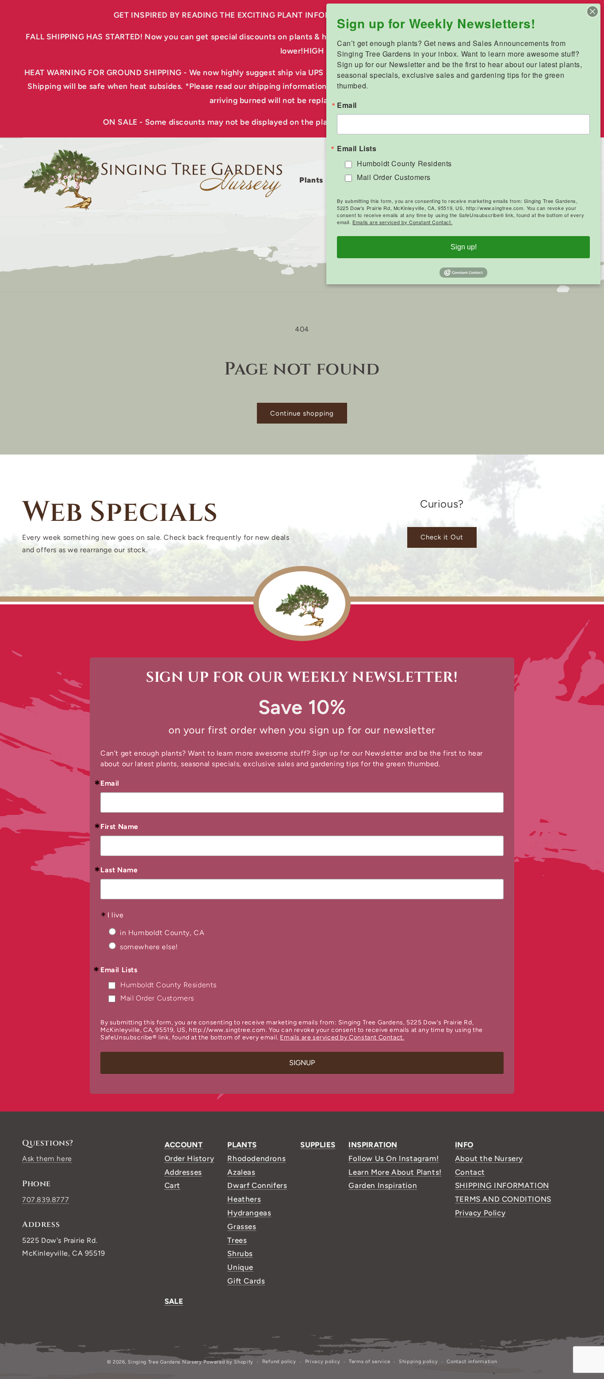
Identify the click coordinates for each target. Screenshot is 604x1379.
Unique (240, 1267)
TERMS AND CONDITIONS (503, 1199)
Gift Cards (246, 1280)
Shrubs (240, 1253)
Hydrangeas (249, 1212)
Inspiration (372, 1144)
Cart (172, 1185)
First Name (119, 826)
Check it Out (442, 537)
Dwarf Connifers (257, 1185)
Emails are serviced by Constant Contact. (342, 1037)
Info (464, 1144)
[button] (314, 180)
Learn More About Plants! (394, 1172)
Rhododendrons (256, 1158)
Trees (237, 1240)
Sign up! (464, 247)
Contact (470, 1172)
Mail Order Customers (157, 998)
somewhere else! (149, 947)
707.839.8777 (45, 1200)
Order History (189, 1158)
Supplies (317, 1144)
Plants (241, 1144)
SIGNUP (302, 1062)
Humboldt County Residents (168, 985)
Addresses (183, 1172)
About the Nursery (489, 1158)
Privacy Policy (480, 1212)
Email (109, 783)
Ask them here (47, 1158)
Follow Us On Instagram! (393, 1158)
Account (183, 1144)
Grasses (241, 1226)
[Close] (592, 11)
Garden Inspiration (382, 1185)
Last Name (119, 870)
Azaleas (241, 1172)
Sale (173, 1301)
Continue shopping (302, 413)
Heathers (244, 1199)
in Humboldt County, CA (162, 932)
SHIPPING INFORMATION (502, 1185)
